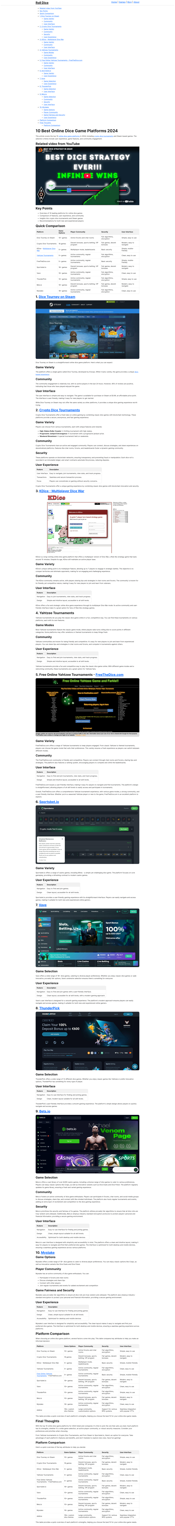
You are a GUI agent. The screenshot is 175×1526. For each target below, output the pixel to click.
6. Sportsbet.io (45, 71)
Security (47, 34)
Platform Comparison (48, 120)
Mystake (48, 1253)
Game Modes (49, 52)
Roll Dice (42, 2)
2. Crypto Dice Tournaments (50, 26)
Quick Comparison (47, 13)
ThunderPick (49, 1008)
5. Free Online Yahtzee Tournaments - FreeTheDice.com (61, 60)
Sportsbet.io (49, 802)
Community (48, 21)
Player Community (51, 112)
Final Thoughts (45, 123)
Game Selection (50, 81)
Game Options (49, 110)
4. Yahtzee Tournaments (49, 50)
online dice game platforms (69, 136)
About (136, 2)
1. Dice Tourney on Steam (49, 16)
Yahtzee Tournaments (45, 255)
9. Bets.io (43, 94)
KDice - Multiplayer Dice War (61, 491)
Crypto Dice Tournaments (59, 410)
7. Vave (42, 78)
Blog (129, 2)
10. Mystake (44, 107)
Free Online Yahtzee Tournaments (44, 1375)
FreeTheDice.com (109, 675)
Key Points (44, 11)
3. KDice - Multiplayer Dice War (52, 39)
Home (114, 2)
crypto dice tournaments (103, 136)
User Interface (49, 24)
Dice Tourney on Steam (57, 297)
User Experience (50, 37)
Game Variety (49, 19)
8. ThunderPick (45, 86)
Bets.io (44, 1111)
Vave (43, 905)
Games (122, 2)
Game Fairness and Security (54, 115)
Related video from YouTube (50, 8)
